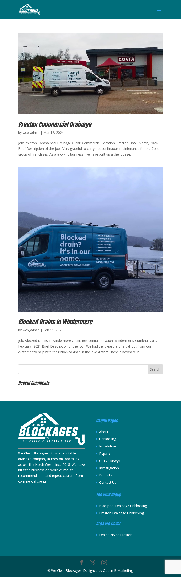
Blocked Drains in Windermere (55, 322)
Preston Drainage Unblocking (121, 513)
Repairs (105, 453)
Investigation (109, 468)
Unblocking (107, 439)
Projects (105, 475)
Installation (107, 446)
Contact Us (107, 482)
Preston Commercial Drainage (54, 124)
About (103, 432)
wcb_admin (31, 132)
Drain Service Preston (115, 534)
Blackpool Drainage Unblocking (123, 505)
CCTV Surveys (109, 460)
